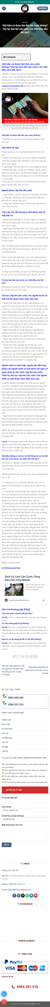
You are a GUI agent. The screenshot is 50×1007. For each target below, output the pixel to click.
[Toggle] (47, 729)
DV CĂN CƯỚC (7, 729)
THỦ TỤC (5, 733)
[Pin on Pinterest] (31, 657)
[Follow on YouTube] (36, 896)
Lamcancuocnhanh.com (12, 86)
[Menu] (4, 8)
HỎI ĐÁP (25, 22)
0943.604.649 (15, 697)
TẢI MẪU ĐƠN (7, 738)
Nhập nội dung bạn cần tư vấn (12, 825)
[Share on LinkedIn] (35, 657)
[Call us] (27, 896)
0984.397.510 (15, 704)
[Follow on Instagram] (19, 896)
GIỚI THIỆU (6, 724)
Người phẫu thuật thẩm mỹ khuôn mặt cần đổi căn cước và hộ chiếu (36, 670)
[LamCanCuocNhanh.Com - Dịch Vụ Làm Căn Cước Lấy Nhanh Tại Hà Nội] (25, 8)
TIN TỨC (5, 742)
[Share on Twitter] (23, 657)
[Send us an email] (23, 896)
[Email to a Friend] (27, 657)
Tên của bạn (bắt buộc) (10, 798)
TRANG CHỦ (6, 720)
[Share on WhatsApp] (14, 657)
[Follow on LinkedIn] (31, 896)
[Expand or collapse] (28, 57)
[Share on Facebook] (19, 657)
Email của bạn (6, 807)
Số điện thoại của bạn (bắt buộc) (13, 816)
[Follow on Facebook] (14, 896)
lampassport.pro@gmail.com (19, 890)
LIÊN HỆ (5, 751)
